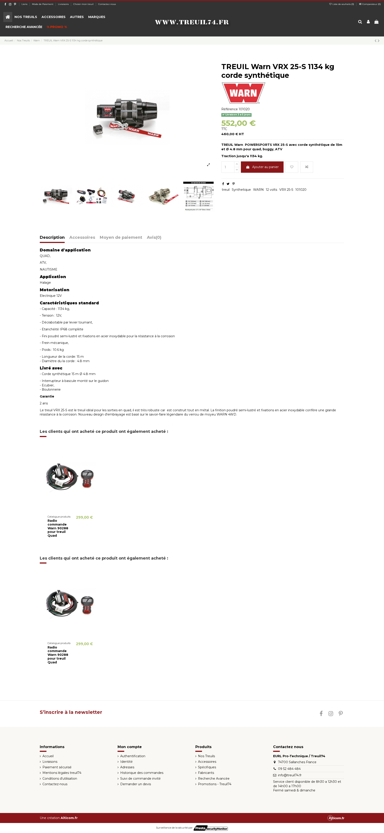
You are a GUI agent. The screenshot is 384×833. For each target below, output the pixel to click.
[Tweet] (228, 184)
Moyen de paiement (121, 237)
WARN (258, 190)
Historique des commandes (141, 773)
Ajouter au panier (265, 167)
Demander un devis (135, 784)
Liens (25, 4)
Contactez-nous (107, 4)
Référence (229, 109)
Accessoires (82, 237)
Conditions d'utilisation (59, 779)
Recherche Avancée (214, 779)
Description (52, 237)
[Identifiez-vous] (368, 22)
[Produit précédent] (376, 40)
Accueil (48, 756)
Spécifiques (207, 767)
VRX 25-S (286, 190)
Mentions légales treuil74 (61, 773)
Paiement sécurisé (57, 767)
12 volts (271, 190)
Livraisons (63, 4)
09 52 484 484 (289, 769)
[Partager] (223, 184)
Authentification (132, 756)
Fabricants (206, 773)
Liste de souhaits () (343, 4)
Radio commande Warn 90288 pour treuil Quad (58, 528)
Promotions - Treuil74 (214, 784)
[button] (25, 17)
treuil (226, 190)
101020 (300, 190)
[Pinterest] (233, 184)
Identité (126, 762)
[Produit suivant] (379, 40)
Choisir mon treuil (83, 4)
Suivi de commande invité (140, 779)
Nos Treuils (206, 756)
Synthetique (241, 190)
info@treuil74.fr (290, 775)
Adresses (127, 767)
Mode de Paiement (43, 4)
